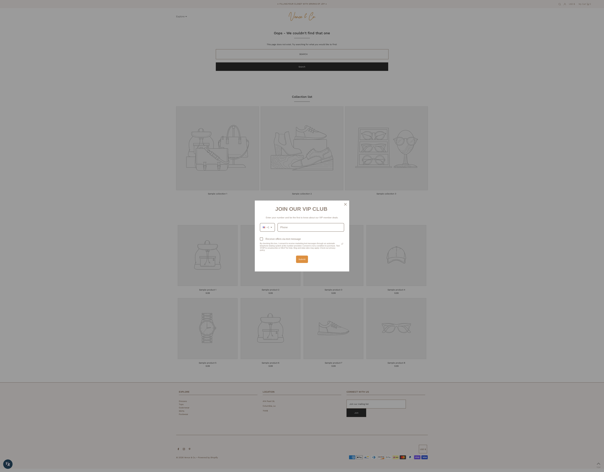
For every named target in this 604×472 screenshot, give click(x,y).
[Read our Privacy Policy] (342, 244)
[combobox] (267, 227)
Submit (302, 259)
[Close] (345, 204)
